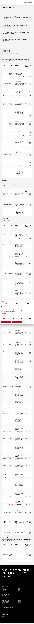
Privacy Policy (11, 40)
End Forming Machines (6, 603)
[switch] (13, 318)
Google (10, 76)
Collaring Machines (5, 600)
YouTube (10, 332)
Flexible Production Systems (7, 606)
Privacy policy (4, 616)
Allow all (27, 322)
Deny (6, 322)
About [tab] (28, 303)
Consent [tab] (6, 303)
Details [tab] (17, 303)
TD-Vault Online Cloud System (7, 607)
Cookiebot (21, 53)
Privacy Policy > (3, 313)
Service (19, 590)
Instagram (19, 601)
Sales (19, 589)
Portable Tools (4, 604)
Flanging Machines (5, 601)
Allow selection (17, 322)
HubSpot (10, 115)
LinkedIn (10, 74)
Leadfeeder (10, 262)
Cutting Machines (5, 602)
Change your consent (6, 51)
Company (19, 588)
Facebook (19, 600)
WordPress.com (11, 146)
